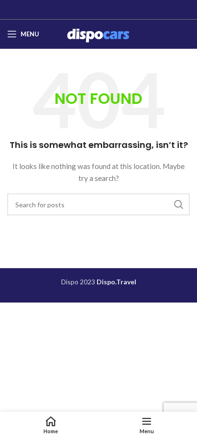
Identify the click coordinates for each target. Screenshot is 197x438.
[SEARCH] (179, 204)
